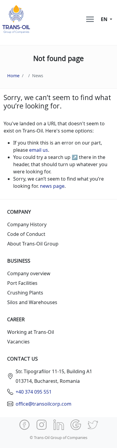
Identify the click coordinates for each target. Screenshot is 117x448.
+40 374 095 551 (34, 392)
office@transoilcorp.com (43, 404)
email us (38, 150)
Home (13, 75)
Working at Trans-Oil (30, 332)
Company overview (28, 273)
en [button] (105, 19)
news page (52, 186)
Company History (26, 224)
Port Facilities (22, 283)
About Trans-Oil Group (32, 243)
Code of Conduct (26, 234)
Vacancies (18, 341)
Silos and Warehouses (32, 302)
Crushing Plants (25, 292)
